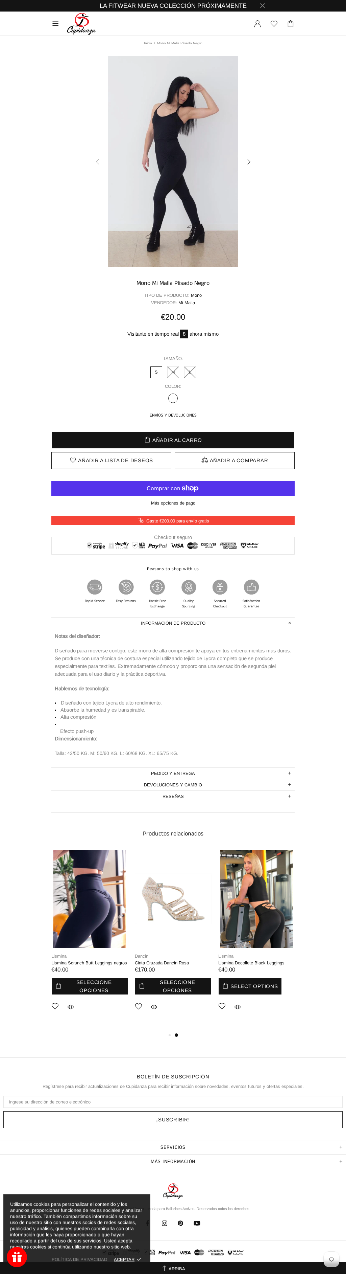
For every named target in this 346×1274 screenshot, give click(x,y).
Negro (173, 398)
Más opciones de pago (173, 503)
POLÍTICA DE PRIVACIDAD (79, 1259)
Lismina (59, 956)
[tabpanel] (89, 940)
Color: (173, 386)
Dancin (141, 956)
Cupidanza (81, 24)
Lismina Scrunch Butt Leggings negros (89, 962)
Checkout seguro (173, 537)
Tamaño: (173, 358)
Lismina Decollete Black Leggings (251, 962)
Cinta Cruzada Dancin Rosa (162, 962)
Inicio (148, 43)
